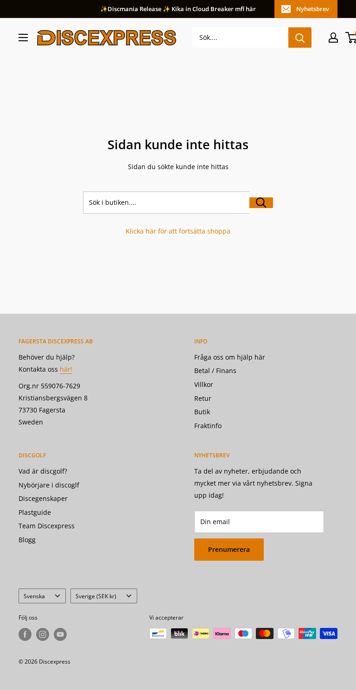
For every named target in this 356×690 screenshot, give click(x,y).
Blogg (27, 539)
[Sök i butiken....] (261, 202)
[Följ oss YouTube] (60, 634)
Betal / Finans (215, 370)
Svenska (34, 596)
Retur (202, 398)
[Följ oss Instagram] (42, 634)
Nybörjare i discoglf (49, 485)
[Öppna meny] (23, 37)
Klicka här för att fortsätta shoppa (178, 231)
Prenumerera (229, 549)
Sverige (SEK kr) (96, 596)
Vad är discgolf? (43, 471)
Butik (202, 411)
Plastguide (35, 512)
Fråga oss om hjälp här (229, 357)
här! (66, 369)
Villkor (203, 384)
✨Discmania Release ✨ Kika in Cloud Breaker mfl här (178, 9)
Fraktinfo (208, 425)
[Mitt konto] (333, 37)
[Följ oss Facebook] (25, 634)
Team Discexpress (47, 525)
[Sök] (300, 37)
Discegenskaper (43, 498)
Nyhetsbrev (312, 9)
